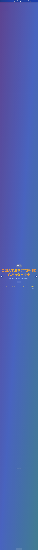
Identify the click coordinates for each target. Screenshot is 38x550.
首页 (14, 1)
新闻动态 (21, 1)
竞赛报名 (31, 1)
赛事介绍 (17, 1)
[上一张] (2, 276)
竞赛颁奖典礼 (19, 468)
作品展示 (24, 1)
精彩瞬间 (28, 1)
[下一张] (36, 276)
